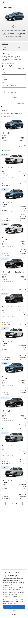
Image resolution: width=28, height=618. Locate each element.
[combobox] (14, 79)
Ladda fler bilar (14, 503)
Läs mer (5, 49)
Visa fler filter (14, 97)
